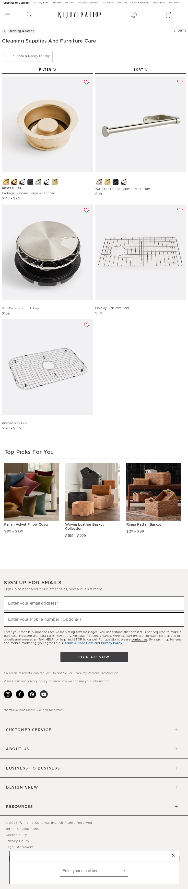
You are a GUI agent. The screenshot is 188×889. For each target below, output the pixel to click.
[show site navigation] (7, 14)
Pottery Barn (41, 3)
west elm (123, 3)
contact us (139, 639)
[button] (29, 14)
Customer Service (29, 730)
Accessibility (16, 835)
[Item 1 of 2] (140, 252)
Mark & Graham (140, 3)
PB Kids (56, 3)
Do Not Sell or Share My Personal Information (85, 673)
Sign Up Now (94, 657)
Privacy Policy (17, 841)
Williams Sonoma (88, 3)
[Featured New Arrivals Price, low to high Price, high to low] (141, 72)
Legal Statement (19, 847)
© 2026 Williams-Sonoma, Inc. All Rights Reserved (48, 822)
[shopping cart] (169, 15)
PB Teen (69, 3)
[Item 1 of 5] (140, 124)
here (45, 710)
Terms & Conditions (22, 829)
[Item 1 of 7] (47, 124)
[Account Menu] (133, 15)
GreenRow (159, 3)
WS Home (107, 3)
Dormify (173, 3)
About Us (17, 749)
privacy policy (37, 681)
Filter (45, 69)
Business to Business (16, 3)
